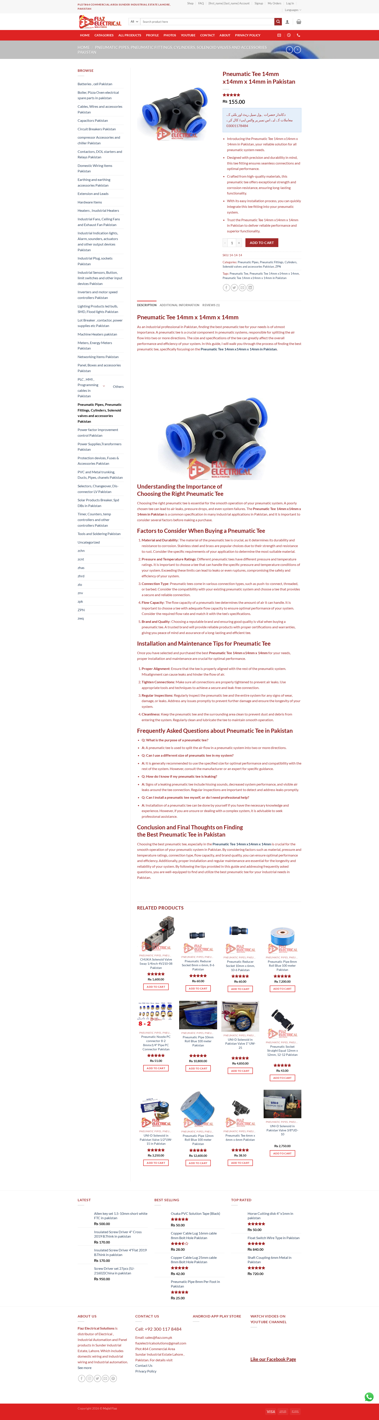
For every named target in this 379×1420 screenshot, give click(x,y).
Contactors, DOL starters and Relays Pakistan (100, 154)
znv (80, 593)
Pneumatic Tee (239, 273)
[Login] (287, 21)
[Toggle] (104, 385)
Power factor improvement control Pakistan (98, 432)
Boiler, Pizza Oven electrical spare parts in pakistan (98, 95)
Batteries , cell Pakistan (95, 84)
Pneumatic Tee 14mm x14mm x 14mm (274, 273)
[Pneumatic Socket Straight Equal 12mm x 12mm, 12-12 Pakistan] (283, 1020)
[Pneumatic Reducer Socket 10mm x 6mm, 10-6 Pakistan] (240, 935)
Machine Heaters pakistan (97, 334)
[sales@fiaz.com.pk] (279, 35)
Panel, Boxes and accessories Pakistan (99, 368)
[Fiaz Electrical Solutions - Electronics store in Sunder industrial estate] (100, 21)
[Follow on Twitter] (97, 1378)
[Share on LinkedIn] (250, 287)
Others (118, 386)
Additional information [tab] (180, 305)
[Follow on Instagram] (89, 1378)
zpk (80, 601)
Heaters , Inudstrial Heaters (98, 210)
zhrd (81, 576)
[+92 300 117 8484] (299, 35)
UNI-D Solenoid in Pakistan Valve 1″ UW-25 (240, 1043)
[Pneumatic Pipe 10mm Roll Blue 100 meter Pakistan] (198, 1015)
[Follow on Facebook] (81, 1378)
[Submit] (278, 21)
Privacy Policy (247, 35)
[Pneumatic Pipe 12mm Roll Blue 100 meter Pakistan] (198, 1109)
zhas (81, 567)
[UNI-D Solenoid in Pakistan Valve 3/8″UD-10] (283, 1104)
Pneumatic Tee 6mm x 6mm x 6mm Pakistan (240, 1137)
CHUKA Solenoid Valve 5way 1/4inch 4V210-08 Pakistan (155, 963)
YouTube (188, 35)
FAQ (201, 3)
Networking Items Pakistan (98, 357)
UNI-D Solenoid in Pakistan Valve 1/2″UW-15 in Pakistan (156, 1139)
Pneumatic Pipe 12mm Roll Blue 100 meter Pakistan (198, 1140)
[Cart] (298, 21)
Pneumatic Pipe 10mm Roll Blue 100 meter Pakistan (198, 1041)
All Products (129, 35)
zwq (81, 618)
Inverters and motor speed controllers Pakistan (98, 295)
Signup (259, 3)
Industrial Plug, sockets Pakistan (95, 261)
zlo (80, 584)
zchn (81, 550)
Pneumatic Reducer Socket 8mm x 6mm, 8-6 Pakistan (198, 965)
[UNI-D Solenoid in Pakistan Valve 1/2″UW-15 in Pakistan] (156, 1109)
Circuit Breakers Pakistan (97, 129)
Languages (292, 10)
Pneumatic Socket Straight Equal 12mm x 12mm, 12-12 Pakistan (282, 1050)
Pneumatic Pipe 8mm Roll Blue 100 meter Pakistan (282, 965)
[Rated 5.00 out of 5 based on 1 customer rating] (262, 95)
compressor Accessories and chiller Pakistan (99, 140)
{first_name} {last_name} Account (229, 3)
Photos (170, 35)
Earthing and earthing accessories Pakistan (94, 182)
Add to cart (262, 243)
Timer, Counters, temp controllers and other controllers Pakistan (94, 519)
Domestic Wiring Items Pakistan (95, 168)
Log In (290, 3)
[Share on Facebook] (226, 287)
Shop (190, 3)
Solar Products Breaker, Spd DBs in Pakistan (98, 503)
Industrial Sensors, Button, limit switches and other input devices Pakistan (100, 278)
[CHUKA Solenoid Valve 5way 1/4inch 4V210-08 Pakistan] (156, 934)
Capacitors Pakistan (93, 120)
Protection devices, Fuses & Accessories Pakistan (98, 461)
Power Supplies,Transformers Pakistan (100, 447)
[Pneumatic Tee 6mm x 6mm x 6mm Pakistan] (240, 1109)
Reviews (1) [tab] (211, 305)
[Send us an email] (105, 1378)
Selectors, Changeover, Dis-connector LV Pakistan (98, 489)
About (225, 35)
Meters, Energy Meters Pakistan (95, 345)
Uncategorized (89, 542)
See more (84, 1367)
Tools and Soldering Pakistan (99, 534)
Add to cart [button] (156, 986)
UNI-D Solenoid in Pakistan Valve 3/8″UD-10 (282, 1130)
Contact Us (143, 1365)
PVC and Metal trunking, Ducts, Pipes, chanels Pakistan (100, 475)
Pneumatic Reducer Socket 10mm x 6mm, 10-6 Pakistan (240, 965)
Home (85, 35)
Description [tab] (147, 305)
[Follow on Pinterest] (113, 1378)
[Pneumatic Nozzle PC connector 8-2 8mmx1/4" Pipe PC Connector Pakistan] (156, 1015)
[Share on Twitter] (234, 287)
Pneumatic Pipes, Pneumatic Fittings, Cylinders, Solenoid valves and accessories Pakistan (100, 412)
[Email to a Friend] (242, 287)
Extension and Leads (93, 193)
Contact (207, 35)
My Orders (274, 3)
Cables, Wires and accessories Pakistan (100, 109)
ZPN (81, 610)
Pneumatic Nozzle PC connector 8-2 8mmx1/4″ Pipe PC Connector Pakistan (156, 1043)
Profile (152, 35)
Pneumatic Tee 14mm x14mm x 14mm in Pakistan (254, 278)
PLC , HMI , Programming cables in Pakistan (88, 387)
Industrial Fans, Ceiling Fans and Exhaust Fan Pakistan (99, 222)
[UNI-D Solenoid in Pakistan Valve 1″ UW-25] (240, 1016)
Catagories (104, 35)
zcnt (81, 559)
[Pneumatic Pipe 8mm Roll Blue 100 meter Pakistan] (283, 935)
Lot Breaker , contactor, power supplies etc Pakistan (100, 323)
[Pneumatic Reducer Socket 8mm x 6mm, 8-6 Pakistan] (198, 934)
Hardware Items (90, 202)
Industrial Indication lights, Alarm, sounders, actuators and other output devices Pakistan (98, 241)
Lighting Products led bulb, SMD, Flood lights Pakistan (98, 309)
